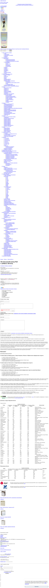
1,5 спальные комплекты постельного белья (11, 152)
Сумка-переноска (7, 198)
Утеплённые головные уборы (11, 241)
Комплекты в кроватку (8, 153)
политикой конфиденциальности (6, 274)
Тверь (5, 13)
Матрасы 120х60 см (7, 119)
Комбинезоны (6, 227)
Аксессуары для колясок (8, 94)
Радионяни (8, 209)
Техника (5, 205)
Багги (7, 63)
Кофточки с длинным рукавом (11, 231)
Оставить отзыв (3, 312)
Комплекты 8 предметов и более (11, 158)
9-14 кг (7, 192)
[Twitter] (1, 7)
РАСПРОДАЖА (5, 248)
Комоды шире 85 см (7, 130)
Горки (5, 75)
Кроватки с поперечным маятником (10, 109)
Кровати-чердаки (7, 114)
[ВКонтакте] (2, 7)
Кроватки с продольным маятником (10, 110)
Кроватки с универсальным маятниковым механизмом (13, 108)
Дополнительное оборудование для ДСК (12, 82)
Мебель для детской (5, 212)
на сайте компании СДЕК (19, 397)
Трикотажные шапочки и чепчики (11, 240)
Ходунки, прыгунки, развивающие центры (9, 150)
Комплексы (8, 81)
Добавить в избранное (8, 265)
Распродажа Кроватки (7, 251)
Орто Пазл (6, 216)
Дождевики (6, 92)
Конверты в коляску (9, 101)
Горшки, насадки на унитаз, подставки (10, 168)
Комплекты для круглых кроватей (11, 154)
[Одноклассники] (3, 7)
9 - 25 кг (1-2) (6, 142)
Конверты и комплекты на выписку (10, 219)
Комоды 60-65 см (7, 127)
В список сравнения (3, 556)
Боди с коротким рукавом (10, 223)
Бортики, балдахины (7, 159)
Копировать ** (3, 282)
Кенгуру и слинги (7, 199)
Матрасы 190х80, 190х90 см (8, 125)
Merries (7, 184)
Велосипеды (6, 58)
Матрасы (3, 115)
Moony (7, 197)
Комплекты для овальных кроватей (12, 155)
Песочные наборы (7, 74)
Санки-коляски (6, 54)
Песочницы (6, 76)
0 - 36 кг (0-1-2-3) (7, 140)
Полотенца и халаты (9, 170)
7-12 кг (7, 191)
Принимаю (36, 586)
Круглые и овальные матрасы (9, 118)
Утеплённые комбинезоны (10, 229)
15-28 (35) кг (8, 189)
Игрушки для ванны (7, 173)
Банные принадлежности (8, 169)
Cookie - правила (3, 551)
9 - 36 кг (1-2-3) (6, 143)
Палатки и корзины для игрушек (9, 85)
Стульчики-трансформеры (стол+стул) (10, 133)
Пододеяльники (8, 164)
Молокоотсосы (8, 208)
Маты (7, 83)
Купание (3, 166)
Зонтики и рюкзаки (7, 244)
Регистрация (2, 6)
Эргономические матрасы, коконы (9, 116)
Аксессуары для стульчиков (8, 136)
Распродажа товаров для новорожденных (11, 254)
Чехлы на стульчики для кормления (10, 135)
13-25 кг (7, 188)
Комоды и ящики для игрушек (9, 215)
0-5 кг (7, 177)
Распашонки (8, 232)
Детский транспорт (5, 57)
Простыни (8, 165)
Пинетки (7, 235)
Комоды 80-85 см (7, 129)
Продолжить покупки (11, 556)
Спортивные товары (9, 84)
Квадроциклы (8, 64)
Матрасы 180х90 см (7, 124)
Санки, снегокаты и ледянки (7, 52)
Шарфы (7, 242)
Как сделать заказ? (3, 537)
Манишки (7, 239)
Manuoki (7, 183)
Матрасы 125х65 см (7, 120)
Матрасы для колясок (7, 126)
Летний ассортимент (9, 238)
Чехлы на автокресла (9, 147)
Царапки (7, 237)
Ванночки (6, 167)
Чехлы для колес (8, 95)
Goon (7, 181)
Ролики (5, 73)
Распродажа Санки (7, 255)
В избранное (3, 265)
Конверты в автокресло (8, 148)
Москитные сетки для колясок (9, 93)
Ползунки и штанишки (8, 224)
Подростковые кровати (8, 104)
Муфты (7, 100)
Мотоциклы (8, 65)
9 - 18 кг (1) (6, 141)
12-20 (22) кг (8, 187)
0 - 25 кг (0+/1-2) (7, 139)
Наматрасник (6, 117)
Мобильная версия (3, 546)
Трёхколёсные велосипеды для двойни (12, 61)
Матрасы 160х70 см (7, 121)
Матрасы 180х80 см (7, 123)
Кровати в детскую (7, 217)
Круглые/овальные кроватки (9, 105)
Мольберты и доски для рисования (10, 213)
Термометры (8, 210)
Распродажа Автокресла (8, 253)
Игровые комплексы (7, 79)
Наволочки (8, 163)
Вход (5, 6)
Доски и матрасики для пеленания (9, 174)
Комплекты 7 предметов (10, 157)
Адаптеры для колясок (9, 99)
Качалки (5, 214)
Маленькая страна (4, 545)
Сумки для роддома (7, 175)
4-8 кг (7, 178)
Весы (7, 206)
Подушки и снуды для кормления (9, 200)
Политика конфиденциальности (5, 549)
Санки (5, 53)
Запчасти (7, 102)
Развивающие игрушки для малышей (10, 204)
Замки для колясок (9, 98)
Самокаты (6, 67)
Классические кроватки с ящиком (9, 113)
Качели (5, 78)
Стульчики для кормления (6, 132)
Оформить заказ (3, 561)
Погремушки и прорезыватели (9, 203)
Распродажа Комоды (7, 252)
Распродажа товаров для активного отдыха (11, 249)
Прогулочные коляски (7, 87)
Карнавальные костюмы (8, 245)
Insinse (7, 182)
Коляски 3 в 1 (6, 90)
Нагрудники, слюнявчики (8, 247)
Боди (5, 221)
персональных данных (7, 572)
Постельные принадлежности (7, 151)
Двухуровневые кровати (8, 112)
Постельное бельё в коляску (10, 96)
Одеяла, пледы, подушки (8, 160)
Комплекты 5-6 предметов (10, 156)
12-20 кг (7, 180)
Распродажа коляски (7, 250)
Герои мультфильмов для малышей (10, 211)
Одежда (3, 218)
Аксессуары (6, 145)
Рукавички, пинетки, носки (8, 233)
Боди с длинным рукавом (10, 222)
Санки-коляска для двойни (8, 55)
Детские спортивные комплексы (9, 80)
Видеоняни (8, 207)
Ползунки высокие (9, 225)
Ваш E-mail (2, 317)
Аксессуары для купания (8, 172)
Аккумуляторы (8, 66)
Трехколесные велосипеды (10, 59)
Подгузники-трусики (7, 186)
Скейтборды (6, 68)
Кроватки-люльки (7, 111)
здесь (24, 483)
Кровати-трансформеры (8, 106)
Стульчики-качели (7, 134)
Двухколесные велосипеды (10, 60)
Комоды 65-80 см (7, 128)
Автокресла (4, 137)
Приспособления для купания (11, 171)
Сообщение (2, 319)
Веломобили (6, 70)
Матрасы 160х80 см (7, 122)
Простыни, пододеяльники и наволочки (10, 162)
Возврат (1, 536)
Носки (7, 234)
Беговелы (5, 69)
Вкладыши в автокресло (10, 146)
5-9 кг (7, 190)
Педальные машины (7, 72)
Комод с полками (7, 131)
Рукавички (8, 236)
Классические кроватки (8, 107)
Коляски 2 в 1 (6, 89)
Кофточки (5, 230)
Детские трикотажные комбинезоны (12, 228)
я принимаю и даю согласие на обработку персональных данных (25, 313)
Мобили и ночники (7, 201)
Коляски (3, 86)
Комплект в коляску (7, 161)
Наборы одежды (7, 243)
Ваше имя (2, 314)
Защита (5, 71)
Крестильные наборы (7, 246)
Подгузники (6, 176)
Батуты (5, 77)
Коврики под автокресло (8, 149)
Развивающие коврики (8, 202)
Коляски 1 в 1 (6, 88)
